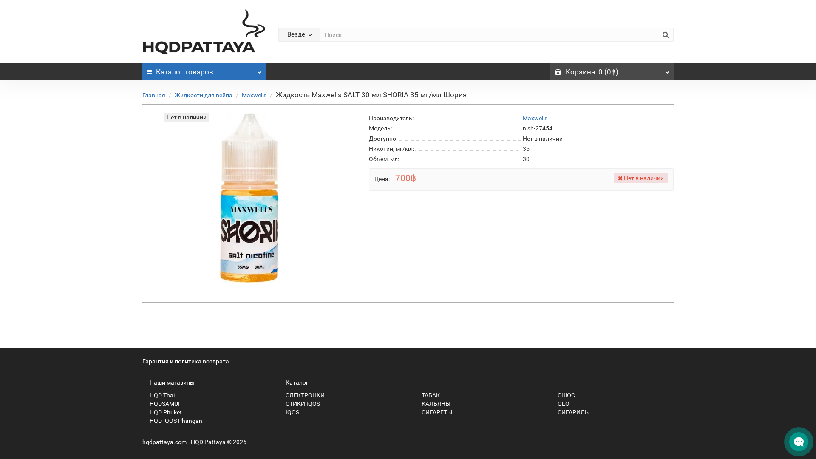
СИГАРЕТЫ (436, 412)
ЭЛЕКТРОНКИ (304, 395)
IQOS (291, 412)
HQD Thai (161, 395)
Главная (153, 95)
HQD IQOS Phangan (175, 420)
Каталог (184, 72)
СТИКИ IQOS (302, 403)
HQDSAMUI (164, 403)
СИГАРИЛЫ (573, 412)
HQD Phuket (165, 412)
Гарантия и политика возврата (185, 361)
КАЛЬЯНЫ (435, 403)
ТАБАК (430, 395)
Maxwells (254, 95)
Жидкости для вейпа (203, 95)
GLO (563, 403)
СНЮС (565, 395)
